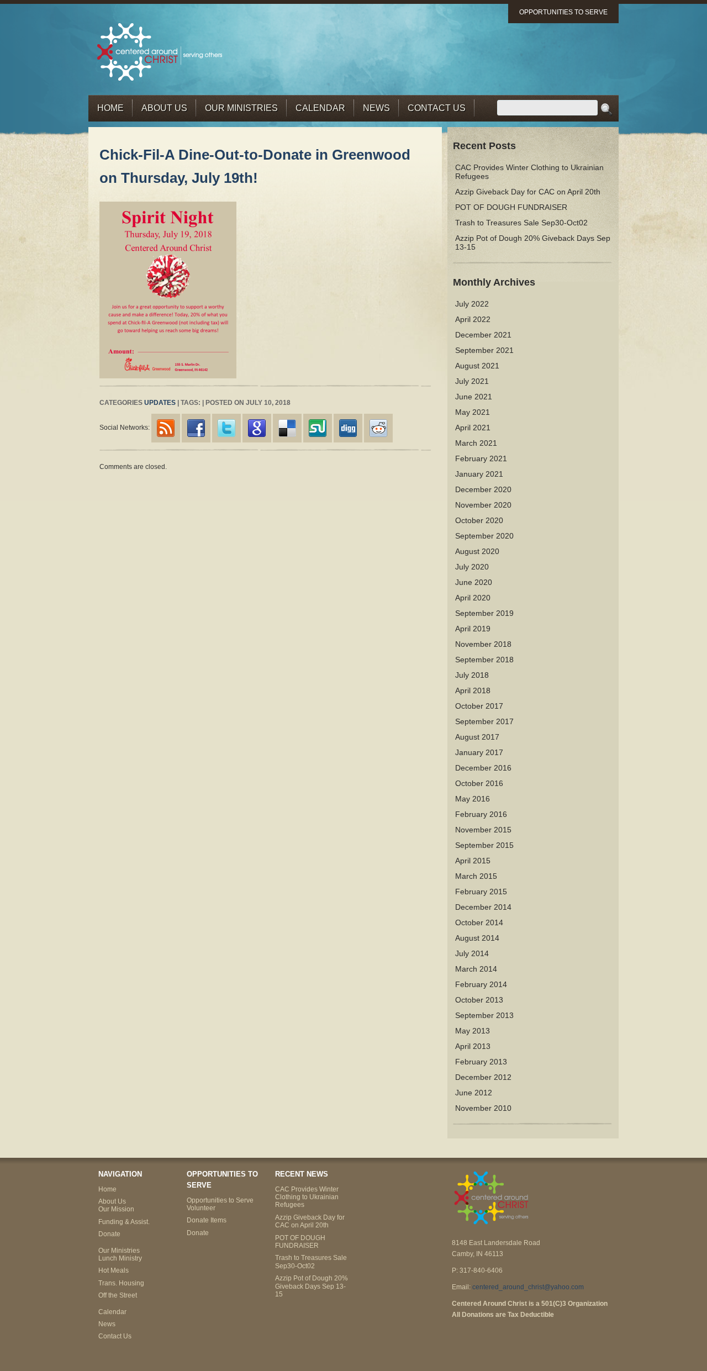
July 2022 (472, 303)
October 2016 (479, 783)
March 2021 (476, 443)
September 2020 (484, 535)
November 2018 (483, 644)
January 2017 (479, 752)
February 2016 (481, 814)
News (376, 108)
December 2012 (483, 1077)
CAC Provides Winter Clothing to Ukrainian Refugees (307, 1197)
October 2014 (479, 922)
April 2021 (472, 427)
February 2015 (481, 891)
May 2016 (472, 798)
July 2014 (472, 953)
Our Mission (116, 1209)
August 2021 (477, 365)
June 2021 (473, 396)
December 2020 (483, 489)
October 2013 (479, 999)
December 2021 (483, 334)
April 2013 (472, 1046)
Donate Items (206, 1220)
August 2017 (477, 736)
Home (110, 108)
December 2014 (483, 907)
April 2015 (472, 860)
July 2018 (472, 675)
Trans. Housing (121, 1283)
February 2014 (481, 984)
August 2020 (477, 551)
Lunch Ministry (120, 1258)
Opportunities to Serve (563, 12)
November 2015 (483, 829)
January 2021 (479, 474)
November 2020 (483, 504)
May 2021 (472, 412)
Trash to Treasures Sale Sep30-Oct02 (521, 222)
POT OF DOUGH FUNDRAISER (511, 207)
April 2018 (472, 690)
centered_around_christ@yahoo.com (528, 1287)
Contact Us (437, 108)
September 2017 (484, 721)
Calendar (320, 108)
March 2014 (476, 968)
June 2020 (473, 582)
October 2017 (479, 706)
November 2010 (483, 1108)
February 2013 (481, 1061)
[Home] (160, 51)
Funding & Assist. (124, 1222)
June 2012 (473, 1092)
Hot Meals (113, 1270)
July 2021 (472, 381)
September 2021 (484, 350)
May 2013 (472, 1030)
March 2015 (476, 876)
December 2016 (483, 767)
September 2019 (484, 613)
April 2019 (472, 628)
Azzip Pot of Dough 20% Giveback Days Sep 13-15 (311, 1286)
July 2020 (472, 566)
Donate (109, 1234)
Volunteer (201, 1208)
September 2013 (484, 1015)
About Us (164, 108)
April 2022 (472, 319)
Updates (160, 403)
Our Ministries (241, 108)
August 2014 (477, 938)
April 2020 (472, 597)
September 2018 (484, 659)
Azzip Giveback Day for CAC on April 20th (527, 191)
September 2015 (484, 845)
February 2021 (481, 458)
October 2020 (479, 520)
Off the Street (117, 1295)
